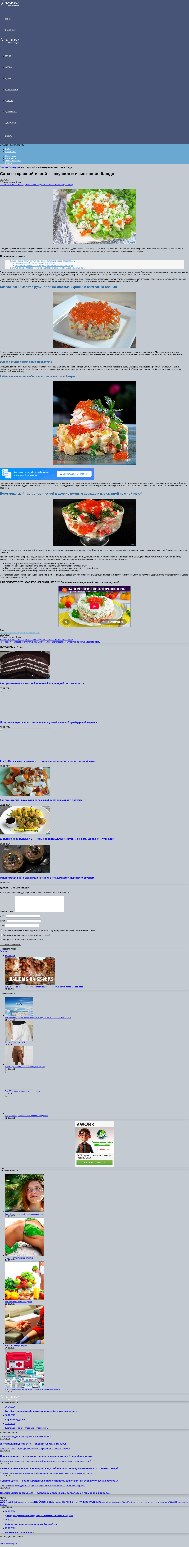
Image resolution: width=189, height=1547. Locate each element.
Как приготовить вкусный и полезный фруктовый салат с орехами (41, 800)
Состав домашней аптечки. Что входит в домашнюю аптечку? (32, 1389)
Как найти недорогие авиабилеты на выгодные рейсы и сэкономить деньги (38, 1018)
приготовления (150, 1502)
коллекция (68, 1501)
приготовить (138, 1502)
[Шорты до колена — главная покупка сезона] (19, 1064)
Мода (8, 56)
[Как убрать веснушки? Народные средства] (24, 1212)
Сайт (2, 925)
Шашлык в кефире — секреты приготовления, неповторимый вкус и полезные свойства (44, 987)
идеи (59, 1502)
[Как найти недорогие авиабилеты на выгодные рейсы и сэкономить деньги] (19, 1015)
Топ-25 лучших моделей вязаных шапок (22, 1091)
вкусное (4, 632)
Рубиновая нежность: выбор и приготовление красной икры (44, 265)
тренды (3, 1505)
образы (108, 1502)
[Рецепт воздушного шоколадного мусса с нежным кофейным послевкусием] (25, 873)
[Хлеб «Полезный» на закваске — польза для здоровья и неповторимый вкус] (25, 756)
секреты (185, 1502)
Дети (8, 78)
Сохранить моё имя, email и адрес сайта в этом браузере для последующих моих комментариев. (49, 930)
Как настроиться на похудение (18, 1302)
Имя (2, 916)
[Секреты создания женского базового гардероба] (19, 1113)
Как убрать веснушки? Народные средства (24, 1214)
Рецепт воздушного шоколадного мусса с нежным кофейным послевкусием (47, 877)
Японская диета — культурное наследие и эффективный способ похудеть (46, 1456)
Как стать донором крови (16, 1345)
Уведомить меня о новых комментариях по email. (26, 935)
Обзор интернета (13, 161)
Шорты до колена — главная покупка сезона (25, 1067)
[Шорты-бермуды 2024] (19, 1040)
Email (3, 921)
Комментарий (7, 911)
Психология (10, 156)
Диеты (9, 101)
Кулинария (11, 89)
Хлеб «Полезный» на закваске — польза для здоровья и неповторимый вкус (47, 761)
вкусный (31, 1502)
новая (103, 1502)
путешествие (162, 1502)
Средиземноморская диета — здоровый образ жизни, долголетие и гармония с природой (55, 1493)
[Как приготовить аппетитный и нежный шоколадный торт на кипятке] (25, 678)
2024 (3, 1501)
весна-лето (23, 1502)
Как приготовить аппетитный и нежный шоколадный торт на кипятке (42, 683)
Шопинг (8, 163)
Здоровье (11, 123)
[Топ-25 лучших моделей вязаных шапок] (19, 1089)
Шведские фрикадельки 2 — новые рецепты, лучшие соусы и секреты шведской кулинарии (57, 838)
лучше (76, 1502)
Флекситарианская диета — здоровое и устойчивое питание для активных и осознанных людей (59, 1468)
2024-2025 (13, 1502)
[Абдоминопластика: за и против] (24, 1255)
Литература (10, 158)
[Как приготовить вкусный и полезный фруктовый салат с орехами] (25, 795)
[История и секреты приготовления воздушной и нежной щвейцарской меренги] (25, 717)
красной (30, 632)
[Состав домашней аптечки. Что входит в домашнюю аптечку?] (24, 1387)
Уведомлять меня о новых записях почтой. (23, 940)
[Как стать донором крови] (24, 1343)
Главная (4, 167)
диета (53, 1501)
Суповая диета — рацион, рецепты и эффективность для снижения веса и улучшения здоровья (59, 1480)
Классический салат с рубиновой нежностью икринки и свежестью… (42, 261)
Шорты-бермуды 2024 (15, 1042)
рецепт (172, 1501)
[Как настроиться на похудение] (24, 1299)
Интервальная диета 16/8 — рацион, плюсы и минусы (33, 1443)
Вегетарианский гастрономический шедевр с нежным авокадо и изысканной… (47, 268)
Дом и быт (11, 112)
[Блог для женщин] (13, 6)
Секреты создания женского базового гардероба (26, 1116)
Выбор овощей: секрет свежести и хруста (35, 263)
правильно (127, 1502)
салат (37, 632)
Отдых (8, 67)
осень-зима (116, 1502)
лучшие (83, 1501)
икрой (22, 632)
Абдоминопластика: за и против (19, 1258)
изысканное (13, 632)
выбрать (41, 1501)
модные (95, 1501)
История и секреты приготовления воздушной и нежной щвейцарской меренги (48, 722)
